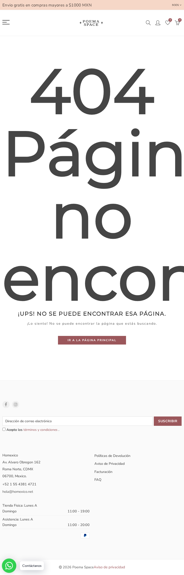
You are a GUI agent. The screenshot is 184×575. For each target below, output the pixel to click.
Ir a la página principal (92, 340)
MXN (175, 5)
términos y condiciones (40, 429)
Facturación (103, 471)
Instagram (15, 404)
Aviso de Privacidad (109, 463)
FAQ (97, 479)
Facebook (6, 404)
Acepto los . (32, 429)
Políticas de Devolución (112, 455)
